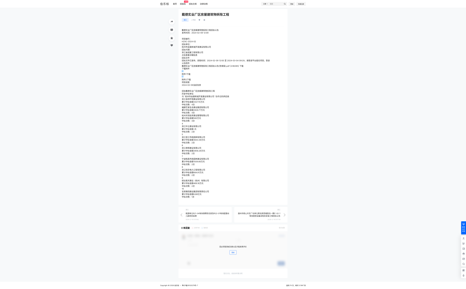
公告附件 (186, 63)
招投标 (183, 3)
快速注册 (301, 4)
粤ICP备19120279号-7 (190, 285)
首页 (175, 4)
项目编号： (186, 39)
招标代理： (186, 50)
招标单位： (186, 44)
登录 (291, 4)
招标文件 (186, 58)
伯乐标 (176, 285)
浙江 (185, 20)
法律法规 (204, 4)
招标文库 (193, 4)
